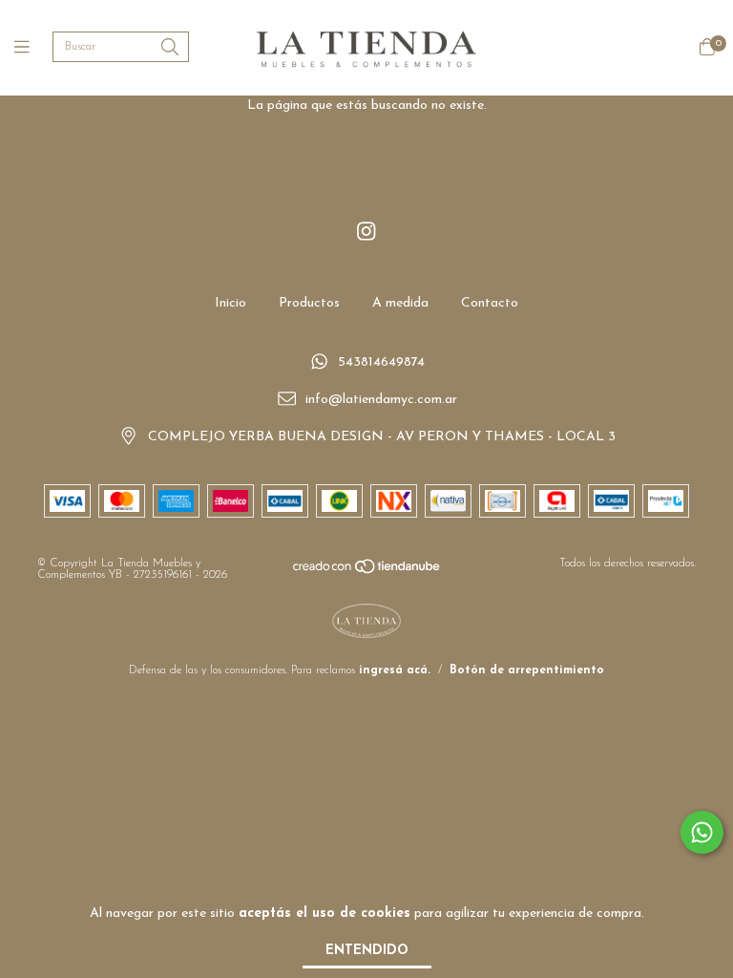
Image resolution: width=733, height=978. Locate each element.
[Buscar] (170, 48)
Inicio (230, 303)
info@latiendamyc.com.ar (381, 400)
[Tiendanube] (367, 572)
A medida (400, 303)
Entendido (366, 951)
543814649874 (381, 363)
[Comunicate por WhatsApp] (702, 832)
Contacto (489, 303)
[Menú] (33, 48)
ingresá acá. (394, 670)
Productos (309, 303)
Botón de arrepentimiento (527, 670)
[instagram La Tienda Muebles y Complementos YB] (366, 232)
